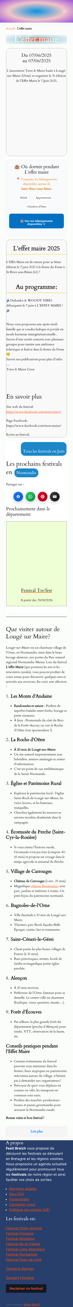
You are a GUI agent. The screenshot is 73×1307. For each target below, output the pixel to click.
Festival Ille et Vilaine (23, 1244)
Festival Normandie (21, 1254)
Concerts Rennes (20, 1269)
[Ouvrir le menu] (64, 11)
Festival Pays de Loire (24, 1260)
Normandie (26, 472)
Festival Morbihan (20, 1239)
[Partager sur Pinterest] (42, 496)
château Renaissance (44, 886)
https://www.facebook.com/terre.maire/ (33, 412)
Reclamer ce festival (26, 1288)
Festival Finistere (19, 1233)
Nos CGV (16, 1194)
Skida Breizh (32, 1304)
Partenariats (19, 1199)
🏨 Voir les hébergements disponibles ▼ (36, 223)
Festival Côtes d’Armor (24, 1228)
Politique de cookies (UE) (29, 1210)
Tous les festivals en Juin (43, 451)
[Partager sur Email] (55, 496)
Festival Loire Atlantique (25, 1249)
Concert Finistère (20, 1278)
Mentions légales (23, 1189)
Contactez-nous (22, 1204)
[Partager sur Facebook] (18, 496)
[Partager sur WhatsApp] (30, 496)
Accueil (10, 28)
